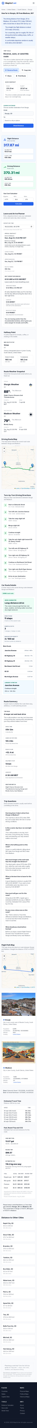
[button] (5, 463)
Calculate (18, 204)
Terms (22, 1408)
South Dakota (22, 9)
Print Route (22, 76)
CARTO (33, 488)
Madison (8, 1068)
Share (9, 76)
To (4, 117)
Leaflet (17, 488)
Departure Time (9, 223)
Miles (25, 196)
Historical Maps (25, 1397)
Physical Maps (24, 1391)
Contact (22, 1413)
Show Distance (18, 125)
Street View (5, 1410)
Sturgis (30, 9)
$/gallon (6, 196)
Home (3, 9)
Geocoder (5, 1408)
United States (11, 9)
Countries (4, 1391)
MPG (15, 196)
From (5, 110)
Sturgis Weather (11, 384)
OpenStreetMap (25, 488)
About (22, 1405)
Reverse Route (12, 70)
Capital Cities (6, 1397)
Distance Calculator (8, 1405)
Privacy (22, 1410)
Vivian (6, 345)
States (3, 1394)
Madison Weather (12, 413)
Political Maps (24, 1394)
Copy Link (27, 70)
